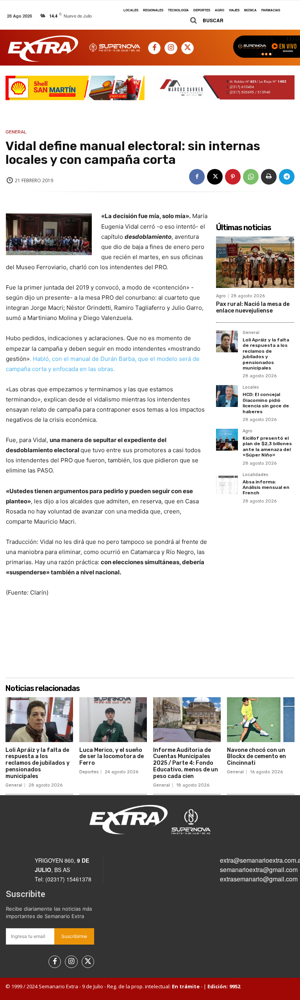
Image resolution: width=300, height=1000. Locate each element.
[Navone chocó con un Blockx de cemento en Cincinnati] (261, 719)
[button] (203, 20)
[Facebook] (154, 48)
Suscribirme (74, 936)
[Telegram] (287, 177)
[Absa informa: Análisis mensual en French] (227, 483)
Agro (221, 296)
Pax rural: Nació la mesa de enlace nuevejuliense (252, 307)
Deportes (88, 772)
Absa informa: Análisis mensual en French (266, 487)
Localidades (255, 474)
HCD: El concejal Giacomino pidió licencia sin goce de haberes (266, 403)
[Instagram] (170, 48)
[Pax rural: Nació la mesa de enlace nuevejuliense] (255, 262)
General (16, 132)
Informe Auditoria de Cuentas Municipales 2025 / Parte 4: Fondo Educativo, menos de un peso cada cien (185, 763)
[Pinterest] (233, 177)
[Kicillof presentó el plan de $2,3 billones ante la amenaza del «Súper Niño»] (227, 440)
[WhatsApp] (251, 177)
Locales (251, 387)
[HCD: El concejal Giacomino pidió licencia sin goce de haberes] (227, 396)
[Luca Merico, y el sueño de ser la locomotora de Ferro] (113, 719)
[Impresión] (269, 177)
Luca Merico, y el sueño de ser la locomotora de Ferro (111, 757)
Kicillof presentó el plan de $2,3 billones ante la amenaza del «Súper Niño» (267, 446)
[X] (187, 48)
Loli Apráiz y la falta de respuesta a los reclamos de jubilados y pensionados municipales (266, 354)
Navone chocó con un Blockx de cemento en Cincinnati (256, 757)
